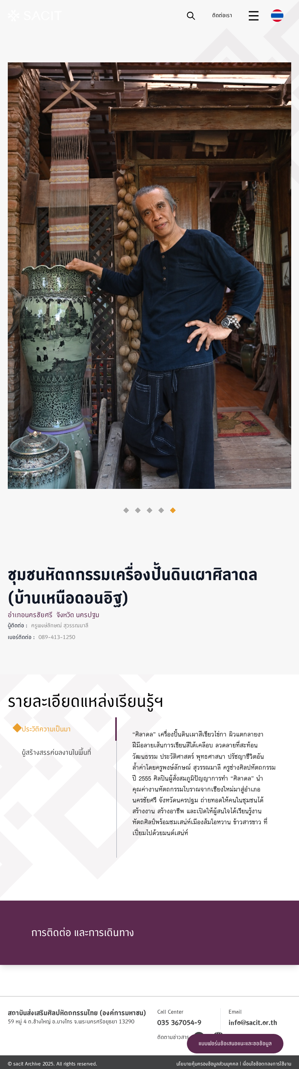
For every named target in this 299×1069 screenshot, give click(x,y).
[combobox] (277, 15)
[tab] (126, 510)
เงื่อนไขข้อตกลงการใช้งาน (267, 1064)
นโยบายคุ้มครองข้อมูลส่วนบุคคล (207, 1064)
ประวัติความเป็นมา (41, 729)
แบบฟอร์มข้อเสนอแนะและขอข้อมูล (235, 1043)
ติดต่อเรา (222, 15)
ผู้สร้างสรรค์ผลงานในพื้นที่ (51, 752)
